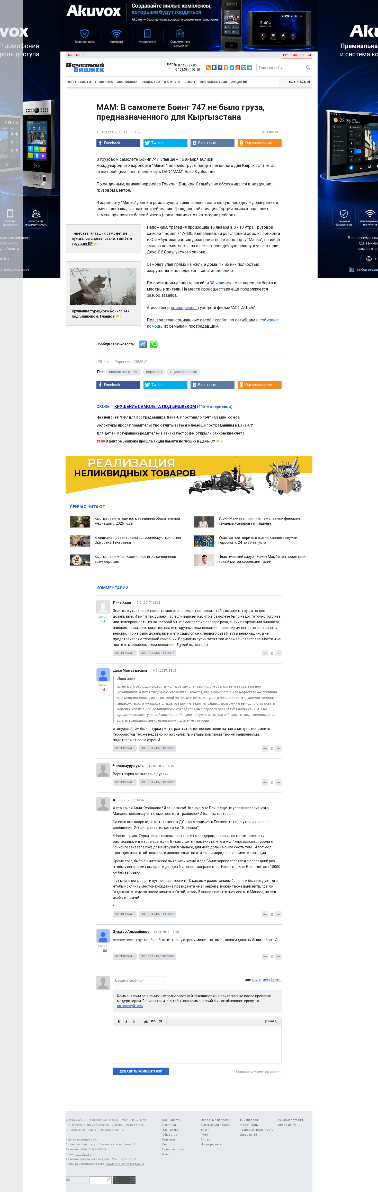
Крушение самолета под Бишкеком (155, 406)
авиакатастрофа (123, 372)
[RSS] (208, 67)
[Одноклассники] (226, 67)
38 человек (220, 282)
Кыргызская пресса (215, 1125)
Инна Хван (122, 602)
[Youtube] (238, 67)
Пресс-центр (287, 1125)
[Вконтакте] (214, 67)
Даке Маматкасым (130, 670)
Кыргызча (76, 55)
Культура (172, 82)
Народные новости (215, 1120)
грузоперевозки (183, 372)
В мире (167, 1154)
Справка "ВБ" (248, 1134)
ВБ (137, 132)
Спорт (190, 82)
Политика (104, 82)
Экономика (127, 82)
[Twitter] (232, 67)
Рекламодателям (297, 55)
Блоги (205, 1129)
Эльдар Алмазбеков (131, 932)
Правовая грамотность (256, 1129)
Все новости (79, 82)
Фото (204, 1134)
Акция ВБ (239, 82)
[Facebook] (220, 67)
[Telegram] (249, 67)
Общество (150, 82)
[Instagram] (243, 67)
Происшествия (213, 82)
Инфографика (211, 1144)
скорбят (220, 320)
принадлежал (184, 307)
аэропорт (154, 372)
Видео (205, 1139)
